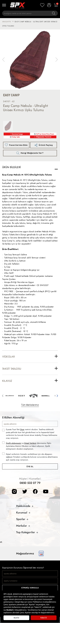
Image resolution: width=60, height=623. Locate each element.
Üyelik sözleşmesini (13, 443)
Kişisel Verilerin (30, 443)
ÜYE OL (30, 466)
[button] (57, 59)
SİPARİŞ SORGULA (30, 587)
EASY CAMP (11, 95)
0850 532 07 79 (30, 483)
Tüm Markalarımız (30, 404)
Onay (22, 429)
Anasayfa (6, 21)
